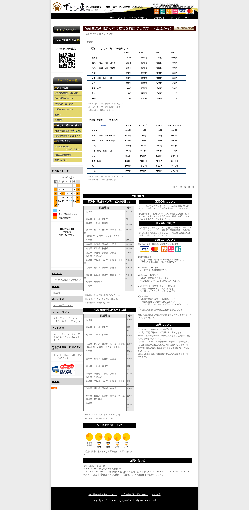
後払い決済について (63, 305)
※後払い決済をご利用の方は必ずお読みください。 (162, 310)
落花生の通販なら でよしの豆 (100, 10)
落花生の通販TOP (94, 34)
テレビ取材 (58, 328)
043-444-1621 (183, 471)
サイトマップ (191, 18)
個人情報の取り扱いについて (103, 494)
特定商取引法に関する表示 (134, 494)
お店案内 (156, 494)
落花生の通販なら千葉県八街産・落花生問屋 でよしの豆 (115, 7)
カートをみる (116, 18)
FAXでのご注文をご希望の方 (67, 279)
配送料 (55, 286)
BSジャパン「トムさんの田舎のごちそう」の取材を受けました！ (67, 337)
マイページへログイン (138, 18)
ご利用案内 (159, 18)
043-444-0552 (97, 471)
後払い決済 (58, 299)
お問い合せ (174, 18)
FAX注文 (57, 273)
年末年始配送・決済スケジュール (66, 348)
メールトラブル (60, 312)
